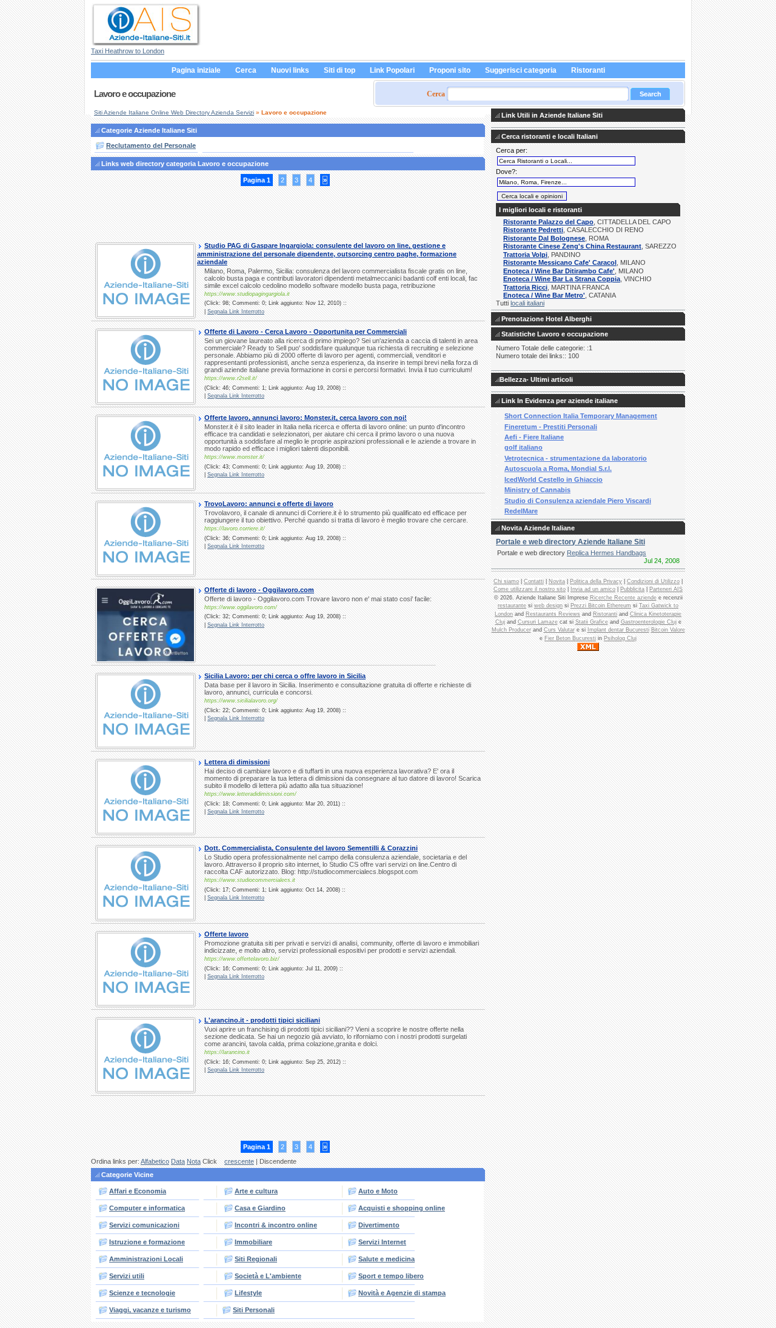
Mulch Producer (511, 630)
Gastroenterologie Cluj (649, 622)
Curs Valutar (559, 630)
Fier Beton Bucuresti (570, 638)
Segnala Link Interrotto (235, 312)
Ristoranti (588, 70)
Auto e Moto (378, 1191)
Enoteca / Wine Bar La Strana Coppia (561, 278)
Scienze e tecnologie (142, 1292)
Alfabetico (155, 1161)
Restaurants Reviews (553, 614)
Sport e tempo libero (391, 1276)
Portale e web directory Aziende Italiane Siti (570, 542)
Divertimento (379, 1225)
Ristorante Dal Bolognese (544, 238)
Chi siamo (506, 581)
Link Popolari (392, 70)
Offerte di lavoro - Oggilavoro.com (259, 589)
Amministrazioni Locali (146, 1259)
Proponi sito (449, 70)
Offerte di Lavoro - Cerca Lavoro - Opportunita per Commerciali (305, 331)
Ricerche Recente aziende (623, 598)
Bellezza (513, 379)
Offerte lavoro (226, 934)
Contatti (534, 581)
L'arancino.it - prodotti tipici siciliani (262, 1020)
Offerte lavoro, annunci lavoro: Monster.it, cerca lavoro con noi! (305, 417)
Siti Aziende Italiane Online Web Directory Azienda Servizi (174, 112)
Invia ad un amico (592, 589)
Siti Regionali (256, 1259)
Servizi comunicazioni (144, 1225)
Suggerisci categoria (521, 70)
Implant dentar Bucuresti (618, 630)
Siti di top (339, 70)
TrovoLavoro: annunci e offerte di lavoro (268, 503)
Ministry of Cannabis (537, 489)
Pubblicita (632, 589)
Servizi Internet (382, 1242)
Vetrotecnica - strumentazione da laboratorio (575, 458)
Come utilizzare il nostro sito (529, 589)
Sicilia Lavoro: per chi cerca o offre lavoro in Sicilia (285, 675)
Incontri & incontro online (276, 1225)
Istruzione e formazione (147, 1242)
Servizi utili (126, 1276)
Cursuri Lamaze (538, 622)
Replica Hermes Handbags (606, 552)
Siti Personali (254, 1309)
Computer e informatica (147, 1208)
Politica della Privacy (596, 581)
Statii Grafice (591, 622)
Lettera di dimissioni (237, 762)
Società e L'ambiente (268, 1276)
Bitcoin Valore (668, 630)
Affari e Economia (137, 1191)
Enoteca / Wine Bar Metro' (544, 295)
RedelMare (521, 511)
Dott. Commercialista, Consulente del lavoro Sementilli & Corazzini (311, 848)
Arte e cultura (256, 1191)
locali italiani (527, 303)
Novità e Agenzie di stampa (402, 1292)
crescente (239, 1161)
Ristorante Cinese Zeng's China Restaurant (572, 246)
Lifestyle (248, 1292)
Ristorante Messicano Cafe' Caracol (560, 262)
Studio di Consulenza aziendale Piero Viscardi (577, 500)
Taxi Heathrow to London (127, 51)
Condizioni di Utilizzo (653, 581)
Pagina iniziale (196, 70)
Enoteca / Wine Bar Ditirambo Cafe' (559, 271)
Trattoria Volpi (525, 254)
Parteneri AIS (666, 589)
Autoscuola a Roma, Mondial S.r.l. (558, 468)
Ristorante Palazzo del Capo (548, 221)
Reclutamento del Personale (151, 145)
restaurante (512, 605)
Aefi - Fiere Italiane (534, 437)
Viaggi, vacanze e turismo (150, 1309)
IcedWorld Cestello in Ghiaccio (553, 479)
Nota (194, 1161)
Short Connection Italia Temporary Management (580, 415)
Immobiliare (253, 1242)
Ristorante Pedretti (533, 229)
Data (178, 1161)
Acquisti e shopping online (401, 1208)
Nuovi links (290, 70)
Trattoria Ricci (525, 287)
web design (548, 605)
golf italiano (523, 447)
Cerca (245, 70)
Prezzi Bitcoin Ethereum (600, 605)
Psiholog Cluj (620, 638)
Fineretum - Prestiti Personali (550, 426)
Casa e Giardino (260, 1208)
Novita (557, 581)
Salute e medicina (386, 1259)
